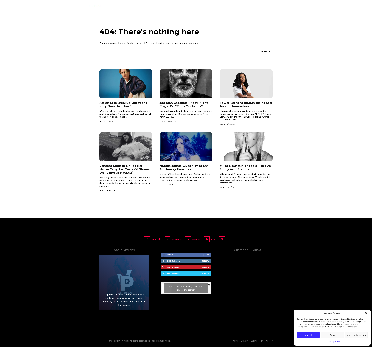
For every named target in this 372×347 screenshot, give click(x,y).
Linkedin (196, 239)
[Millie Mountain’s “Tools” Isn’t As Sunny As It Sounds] (246, 146)
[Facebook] (147, 239)
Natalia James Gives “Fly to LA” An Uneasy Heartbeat (184, 167)
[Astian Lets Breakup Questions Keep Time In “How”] (125, 83)
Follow (205, 261)
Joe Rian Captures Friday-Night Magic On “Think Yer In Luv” (184, 104)
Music (102, 121)
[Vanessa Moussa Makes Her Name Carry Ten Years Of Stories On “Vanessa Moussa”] (125, 146)
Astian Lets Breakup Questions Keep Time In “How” (123, 104)
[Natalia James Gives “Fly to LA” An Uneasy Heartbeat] (186, 146)
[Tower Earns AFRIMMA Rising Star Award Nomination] (246, 83)
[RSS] (207, 239)
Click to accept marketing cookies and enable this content (186, 288)
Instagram (176, 239)
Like (207, 255)
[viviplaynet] (95, 5)
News (222, 124)
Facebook (156, 239)
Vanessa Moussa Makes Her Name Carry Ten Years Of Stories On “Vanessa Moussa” (124, 169)
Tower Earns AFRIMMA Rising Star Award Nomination (246, 104)
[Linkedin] (188, 239)
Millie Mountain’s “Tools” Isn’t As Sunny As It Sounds (245, 167)
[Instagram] (167, 239)
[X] (222, 239)
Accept (308, 335)
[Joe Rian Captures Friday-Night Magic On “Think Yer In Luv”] (186, 83)
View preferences (356, 335)
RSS (213, 239)
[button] (366, 313)
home (195, 43)
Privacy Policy (334, 341)
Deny (332, 335)
